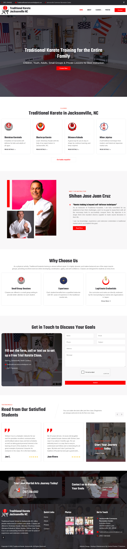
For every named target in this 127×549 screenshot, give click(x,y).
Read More (79, 228)
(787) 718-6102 (7, 2)
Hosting (92, 546)
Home (81, 10)
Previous (117, 414)
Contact (120, 10)
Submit (95, 382)
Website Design (85, 546)
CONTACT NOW (107, 487)
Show (105, 301)
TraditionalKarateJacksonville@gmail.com (29, 2)
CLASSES (98, 10)
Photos (107, 10)
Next (121, 414)
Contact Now (63, 68)
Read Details (9, 149)
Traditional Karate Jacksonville (22, 546)
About (89, 10)
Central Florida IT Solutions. (117, 546)
